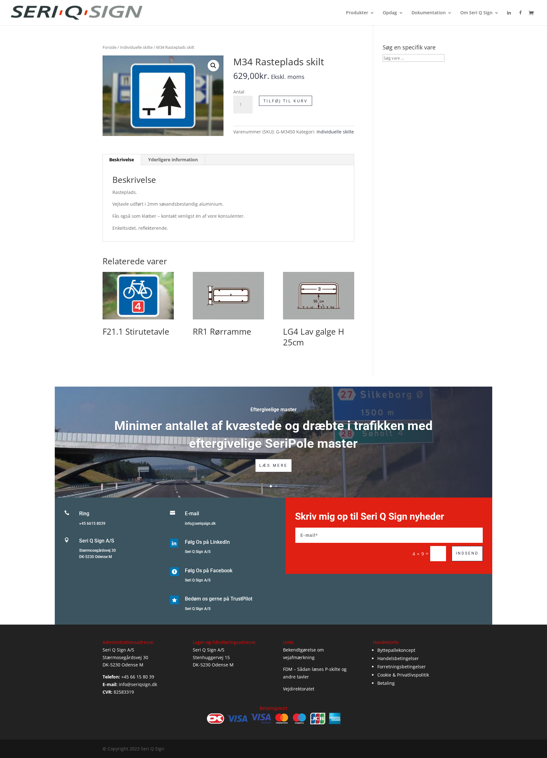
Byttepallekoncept (396, 650)
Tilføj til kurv (285, 101)
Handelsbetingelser (398, 658)
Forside (109, 47)
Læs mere (273, 465)
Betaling (386, 683)
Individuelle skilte (136, 47)
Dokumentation (429, 13)
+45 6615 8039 (92, 523)
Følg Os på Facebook (208, 571)
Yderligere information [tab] (173, 160)
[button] (213, 65)
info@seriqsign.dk (200, 523)
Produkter (357, 13)
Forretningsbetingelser (401, 667)
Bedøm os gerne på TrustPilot (218, 599)
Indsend (467, 553)
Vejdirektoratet (298, 689)
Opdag (390, 13)
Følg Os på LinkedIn (207, 542)
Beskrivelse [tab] (121, 160)
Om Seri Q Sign (476, 13)
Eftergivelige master (273, 410)
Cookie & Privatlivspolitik (403, 675)
